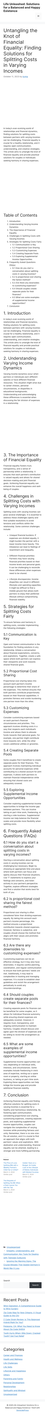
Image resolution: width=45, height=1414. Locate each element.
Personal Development (13, 1383)
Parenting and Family (13, 1379)
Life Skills (7, 1367)
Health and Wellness (12, 1359)
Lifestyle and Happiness (14, 1371)
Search (6, 1280)
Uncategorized (13, 1247)
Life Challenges (10, 1363)
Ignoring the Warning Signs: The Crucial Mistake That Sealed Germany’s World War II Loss (21, 1264)
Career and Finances (13, 1355)
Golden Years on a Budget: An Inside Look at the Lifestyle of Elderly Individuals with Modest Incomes (30, 1167)
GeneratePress (22, 1410)
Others (6, 1375)
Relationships (9, 1386)
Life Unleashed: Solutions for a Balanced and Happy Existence (21, 7)
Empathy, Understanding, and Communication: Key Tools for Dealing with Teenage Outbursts (21, 1254)
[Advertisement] (22, 104)
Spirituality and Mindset (14, 1390)
